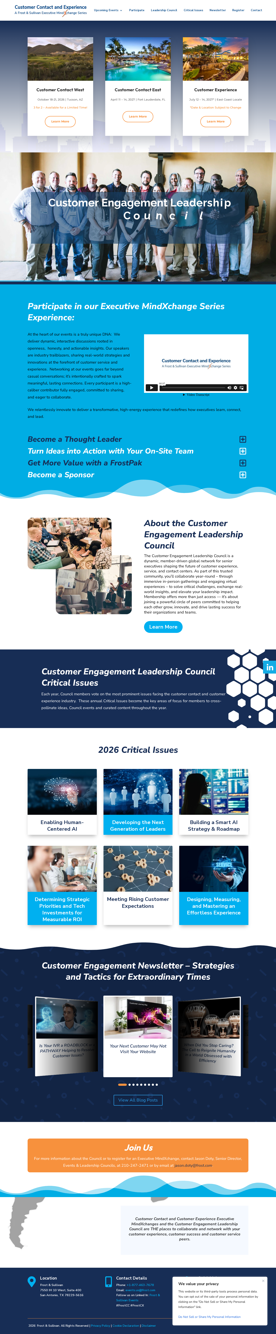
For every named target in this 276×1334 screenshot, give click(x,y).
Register (238, 10)
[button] (122, 1085)
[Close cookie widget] (263, 1281)
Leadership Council (164, 10)
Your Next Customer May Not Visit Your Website (138, 1049)
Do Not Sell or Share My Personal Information (209, 1317)
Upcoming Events (106, 10)
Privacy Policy (100, 1326)
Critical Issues (193, 10)
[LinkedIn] (269, 667)
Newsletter (218, 10)
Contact (256, 10)
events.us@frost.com (140, 1290)
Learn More (60, 121)
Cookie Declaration (126, 1326)
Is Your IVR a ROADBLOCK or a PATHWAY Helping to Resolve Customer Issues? (67, 1050)
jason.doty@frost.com (193, 1165)
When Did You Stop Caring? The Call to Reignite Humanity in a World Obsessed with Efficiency (209, 1053)
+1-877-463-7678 (140, 1285)
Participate (136, 10)
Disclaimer (149, 1326)
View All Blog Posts (138, 1100)
